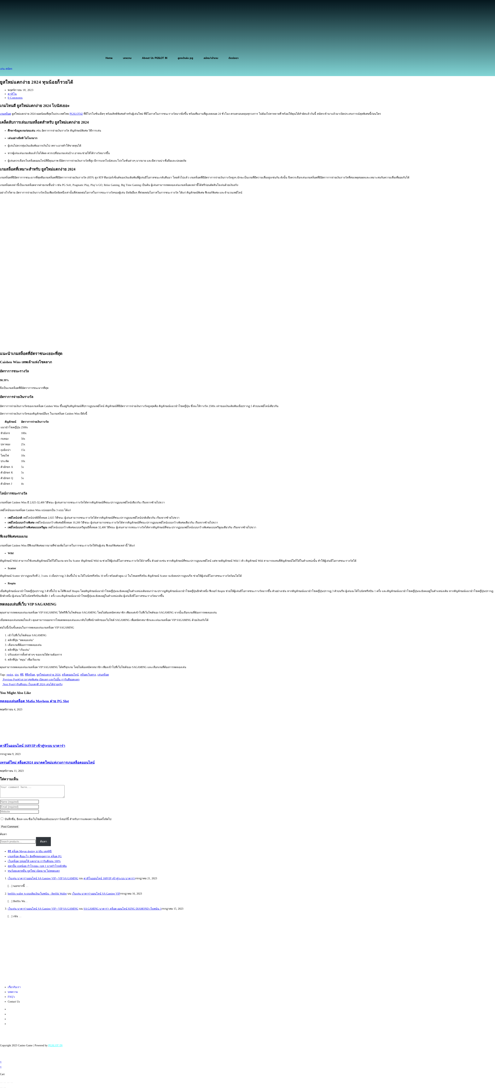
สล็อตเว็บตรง (88, 674)
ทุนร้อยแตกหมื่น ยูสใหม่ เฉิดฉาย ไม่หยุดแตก (34, 870)
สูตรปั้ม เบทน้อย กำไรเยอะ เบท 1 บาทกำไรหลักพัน (37, 866)
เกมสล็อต (5, 113)
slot (17, 674)
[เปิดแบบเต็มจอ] (4, 1082)
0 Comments (15, 97)
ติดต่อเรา (233, 58)
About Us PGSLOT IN (154, 58)
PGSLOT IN (55, 1045)
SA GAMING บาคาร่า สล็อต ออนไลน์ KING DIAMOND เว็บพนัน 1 (122, 908)
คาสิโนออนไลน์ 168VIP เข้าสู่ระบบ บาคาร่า (32, 746)
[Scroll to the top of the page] (1, 1056)
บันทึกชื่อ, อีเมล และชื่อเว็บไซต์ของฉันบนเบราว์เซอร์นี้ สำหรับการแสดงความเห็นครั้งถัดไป (58, 819)
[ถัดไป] (4, 1087)
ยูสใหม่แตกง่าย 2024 (48, 674)
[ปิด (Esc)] (11, 1082)
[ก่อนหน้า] (1, 1087)
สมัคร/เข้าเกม (211, 58)
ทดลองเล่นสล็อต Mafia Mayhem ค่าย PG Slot (34, 701)
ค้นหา (3, 834)
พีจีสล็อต (30, 674)
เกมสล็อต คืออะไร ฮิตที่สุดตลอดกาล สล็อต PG (35, 856)
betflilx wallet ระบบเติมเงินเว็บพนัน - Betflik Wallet (37, 893)
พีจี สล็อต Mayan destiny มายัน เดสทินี (30, 851)
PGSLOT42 (76, 113)
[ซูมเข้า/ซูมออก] (1, 1082)
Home (109, 58)
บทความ (127, 58)
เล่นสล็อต (103, 674)
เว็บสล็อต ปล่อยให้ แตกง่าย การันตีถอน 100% (34, 861)
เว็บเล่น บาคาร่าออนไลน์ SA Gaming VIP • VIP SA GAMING (43, 878)
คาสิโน (12, 93)
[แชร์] (8, 1082)
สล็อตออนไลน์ (70, 674)
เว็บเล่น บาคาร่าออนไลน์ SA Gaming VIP (96, 893)
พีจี (21, 674)
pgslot (10, 674)
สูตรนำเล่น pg (185, 58)
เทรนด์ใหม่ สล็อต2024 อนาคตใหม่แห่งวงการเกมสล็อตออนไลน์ (47, 762)
